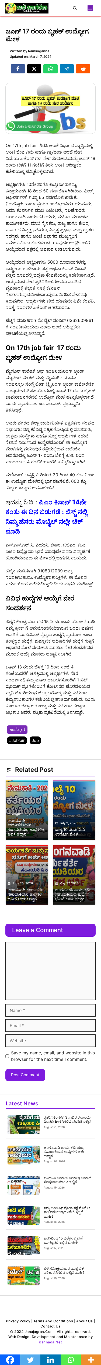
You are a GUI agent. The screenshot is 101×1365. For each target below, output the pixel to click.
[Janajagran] (26, 8)
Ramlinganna (38, 51)
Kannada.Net (50, 1342)
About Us (84, 1321)
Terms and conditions (53, 1321)
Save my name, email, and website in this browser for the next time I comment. (53, 1056)
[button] (75, 8)
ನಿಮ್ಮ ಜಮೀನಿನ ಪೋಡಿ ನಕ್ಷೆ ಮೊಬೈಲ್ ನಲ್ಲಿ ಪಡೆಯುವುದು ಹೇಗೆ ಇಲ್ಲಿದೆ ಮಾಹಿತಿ (67, 1212)
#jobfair (17, 740)
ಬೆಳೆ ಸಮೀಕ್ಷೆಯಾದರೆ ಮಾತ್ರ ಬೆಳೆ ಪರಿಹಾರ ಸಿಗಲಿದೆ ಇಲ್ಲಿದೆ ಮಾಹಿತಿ (64, 1270)
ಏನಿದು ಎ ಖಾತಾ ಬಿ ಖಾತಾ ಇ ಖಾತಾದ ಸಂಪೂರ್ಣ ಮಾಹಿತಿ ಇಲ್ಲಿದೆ (67, 1180)
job (35, 740)
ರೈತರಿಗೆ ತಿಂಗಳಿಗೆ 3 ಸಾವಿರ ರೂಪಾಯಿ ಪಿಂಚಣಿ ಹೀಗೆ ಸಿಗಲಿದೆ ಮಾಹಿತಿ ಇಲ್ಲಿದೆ (67, 1119)
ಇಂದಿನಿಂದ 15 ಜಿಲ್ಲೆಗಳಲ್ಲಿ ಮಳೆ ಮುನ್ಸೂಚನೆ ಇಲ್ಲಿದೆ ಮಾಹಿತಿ (63, 1240)
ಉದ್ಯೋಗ (17, 729)
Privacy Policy (18, 1321)
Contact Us (50, 1326)
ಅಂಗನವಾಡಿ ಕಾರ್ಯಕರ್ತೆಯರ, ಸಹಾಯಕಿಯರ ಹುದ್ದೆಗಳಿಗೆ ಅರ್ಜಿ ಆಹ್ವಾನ (64, 1151)
